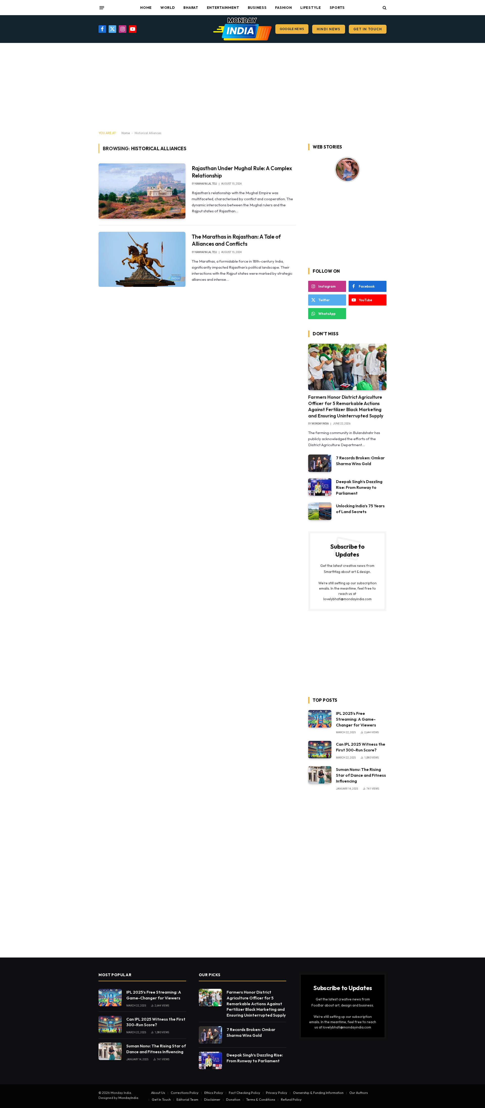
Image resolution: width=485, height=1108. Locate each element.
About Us (158, 1093)
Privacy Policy (276, 1093)
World (167, 7)
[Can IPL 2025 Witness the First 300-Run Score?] (319, 749)
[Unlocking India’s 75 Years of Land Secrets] (319, 511)
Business (257, 7)
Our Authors (358, 1093)
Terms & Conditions (260, 1099)
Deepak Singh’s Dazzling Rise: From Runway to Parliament (359, 487)
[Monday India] (242, 29)
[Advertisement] (242, 87)
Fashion (283, 7)
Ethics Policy (213, 1093)
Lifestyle (310, 7)
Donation (233, 1099)
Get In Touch (367, 29)
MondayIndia (128, 1098)
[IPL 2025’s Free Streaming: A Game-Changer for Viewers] (319, 718)
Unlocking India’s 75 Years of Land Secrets (360, 508)
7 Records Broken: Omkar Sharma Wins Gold (360, 460)
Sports (337, 7)
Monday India (320, 423)
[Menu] (102, 8)
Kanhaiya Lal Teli (206, 183)
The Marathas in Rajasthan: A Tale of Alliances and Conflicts (236, 240)
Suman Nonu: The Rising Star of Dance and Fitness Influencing (361, 775)
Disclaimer (212, 1099)
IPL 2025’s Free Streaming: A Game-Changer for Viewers (356, 719)
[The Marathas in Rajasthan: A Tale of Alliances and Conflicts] (142, 259)
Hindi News (329, 29)
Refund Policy (291, 1099)
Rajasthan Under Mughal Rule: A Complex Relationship (242, 172)
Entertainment (223, 7)
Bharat (190, 7)
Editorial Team (187, 1099)
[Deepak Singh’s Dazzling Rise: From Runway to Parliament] (319, 487)
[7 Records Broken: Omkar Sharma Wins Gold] (319, 463)
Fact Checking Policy (244, 1093)
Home (146, 7)
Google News (292, 29)
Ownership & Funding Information (318, 1093)
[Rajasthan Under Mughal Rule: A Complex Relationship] (142, 190)
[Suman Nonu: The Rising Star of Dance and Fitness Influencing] (319, 775)
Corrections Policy (185, 1093)
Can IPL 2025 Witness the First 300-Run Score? (360, 747)
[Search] (384, 7)
